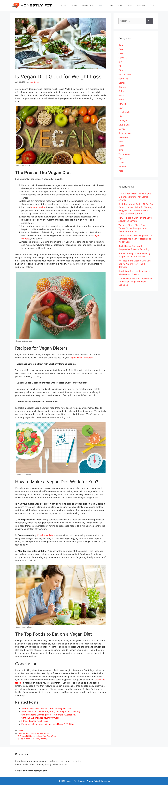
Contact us (105, 781)
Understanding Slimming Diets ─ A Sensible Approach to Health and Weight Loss (135, 238)
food (20, 733)
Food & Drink (88, 5)
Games (121, 83)
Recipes (26, 733)
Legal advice (124, 112)
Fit (119, 66)
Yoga (111, 5)
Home (63, 5)
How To (122, 104)
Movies (121, 129)
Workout (122, 166)
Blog (120, 45)
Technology (124, 154)
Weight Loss (45, 733)
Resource (123, 137)
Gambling (141, 5)
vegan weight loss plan (81, 357)
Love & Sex (124, 125)
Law (120, 108)
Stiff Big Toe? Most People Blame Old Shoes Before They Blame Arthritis (134, 196)
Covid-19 (122, 57)
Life (120, 116)
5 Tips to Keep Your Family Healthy (32, 739)
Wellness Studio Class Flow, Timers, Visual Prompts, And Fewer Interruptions (132, 228)
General (74, 5)
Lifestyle (122, 120)
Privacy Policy (93, 781)
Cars (130, 5)
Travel (121, 162)
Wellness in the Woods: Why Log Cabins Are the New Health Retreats (134, 263)
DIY (120, 62)
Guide (121, 91)
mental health (38, 207)
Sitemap (81, 781)
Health (101, 5)
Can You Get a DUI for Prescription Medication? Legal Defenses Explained (135, 281)
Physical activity (45, 535)
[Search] (149, 21)
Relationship (124, 133)
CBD (120, 53)
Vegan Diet (34, 733)
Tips (152, 5)
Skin (120, 141)
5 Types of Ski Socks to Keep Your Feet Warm (37, 736)
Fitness (122, 70)
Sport (120, 5)
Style (120, 150)
